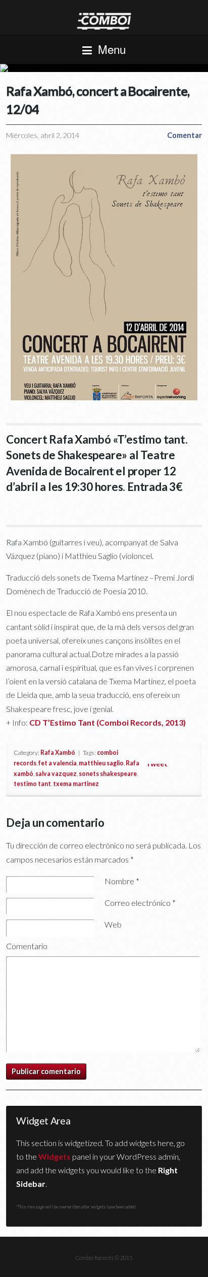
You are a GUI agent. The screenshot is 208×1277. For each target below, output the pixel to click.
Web (113, 924)
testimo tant (32, 784)
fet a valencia (57, 763)
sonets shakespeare (108, 773)
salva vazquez (56, 773)
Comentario (26, 946)
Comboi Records (104, 68)
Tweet (157, 763)
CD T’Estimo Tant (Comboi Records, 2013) (107, 722)
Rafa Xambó (57, 752)
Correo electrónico (140, 902)
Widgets (54, 1156)
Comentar (184, 135)
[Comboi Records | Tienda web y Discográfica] (104, 20)
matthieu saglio (101, 763)
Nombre (122, 881)
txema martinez (76, 784)
